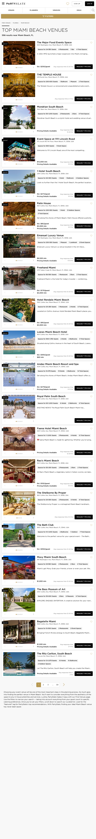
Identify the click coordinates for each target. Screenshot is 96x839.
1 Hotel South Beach (48, 171)
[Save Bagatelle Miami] (91, 621)
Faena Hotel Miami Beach (52, 428)
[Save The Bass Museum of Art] (91, 589)
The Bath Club (45, 525)
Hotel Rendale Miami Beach (53, 299)
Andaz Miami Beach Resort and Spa (58, 364)
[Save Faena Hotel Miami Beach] (91, 428)
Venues (11, 10)
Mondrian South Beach (50, 106)
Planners (34, 10)
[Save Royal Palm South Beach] (91, 396)
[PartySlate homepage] (16, 4)
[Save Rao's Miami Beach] (91, 461)
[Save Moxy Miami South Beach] (91, 557)
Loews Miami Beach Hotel (52, 332)
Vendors (56, 10)
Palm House (44, 203)
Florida (15, 23)
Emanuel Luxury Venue (50, 235)
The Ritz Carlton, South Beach (54, 653)
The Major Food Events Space (54, 42)
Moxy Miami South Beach (51, 557)
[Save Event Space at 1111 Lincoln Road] (91, 139)
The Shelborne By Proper (51, 492)
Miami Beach (25, 23)
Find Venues (6, 23)
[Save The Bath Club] (91, 525)
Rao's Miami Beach (48, 460)
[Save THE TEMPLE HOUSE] (91, 75)
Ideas (79, 10)
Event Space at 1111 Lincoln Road (56, 139)
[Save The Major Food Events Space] (91, 42)
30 (57, 685)
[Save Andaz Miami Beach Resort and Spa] (91, 364)
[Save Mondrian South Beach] (91, 107)
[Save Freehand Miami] (91, 268)
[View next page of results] (64, 685)
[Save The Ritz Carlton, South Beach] (91, 654)
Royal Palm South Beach (51, 396)
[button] (67, 3)
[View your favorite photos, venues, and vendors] (67, 3)
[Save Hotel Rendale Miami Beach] (91, 300)
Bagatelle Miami (46, 621)
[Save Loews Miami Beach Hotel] (91, 332)
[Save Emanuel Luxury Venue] (91, 235)
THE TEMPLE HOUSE (49, 74)
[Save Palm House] (91, 203)
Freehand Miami (46, 267)
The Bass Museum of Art (51, 589)
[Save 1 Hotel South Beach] (91, 171)
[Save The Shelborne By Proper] (91, 493)
